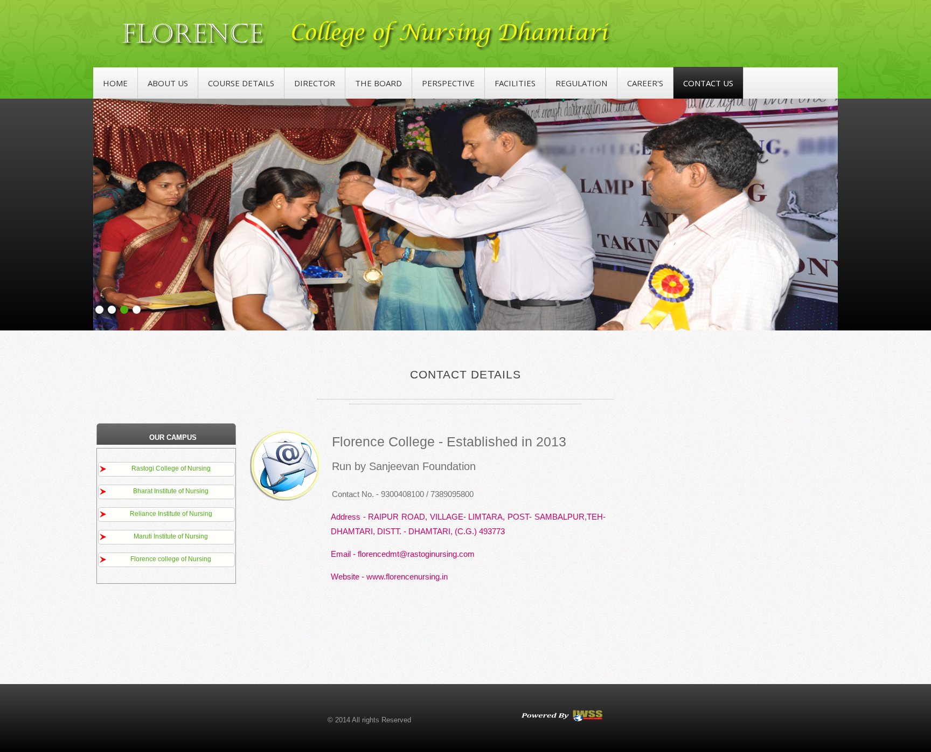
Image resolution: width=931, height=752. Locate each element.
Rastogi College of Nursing (171, 468)
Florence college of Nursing (170, 559)
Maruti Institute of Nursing (171, 536)
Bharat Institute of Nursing (171, 491)
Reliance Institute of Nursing (171, 514)
